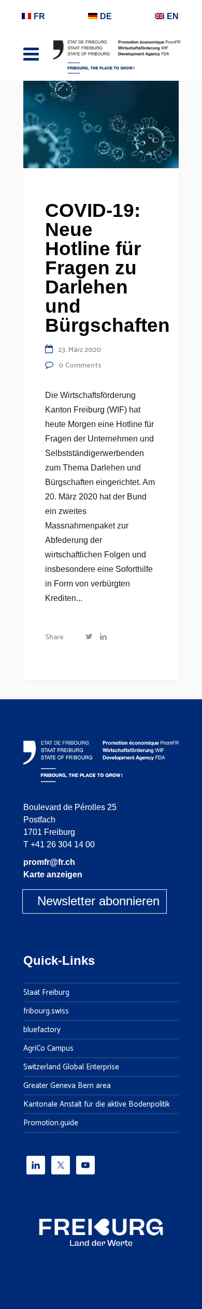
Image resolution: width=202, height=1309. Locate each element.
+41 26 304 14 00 (63, 844)
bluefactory (42, 1030)
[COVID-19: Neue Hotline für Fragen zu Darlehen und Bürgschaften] (101, 124)
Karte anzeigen (52, 874)
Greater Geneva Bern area (67, 1086)
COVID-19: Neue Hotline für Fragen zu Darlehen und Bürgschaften (107, 268)
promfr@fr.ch (49, 862)
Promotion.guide (50, 1123)
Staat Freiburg (46, 993)
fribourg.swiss (46, 1011)
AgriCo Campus (48, 1048)
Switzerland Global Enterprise (71, 1067)
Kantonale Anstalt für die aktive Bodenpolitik (96, 1104)
